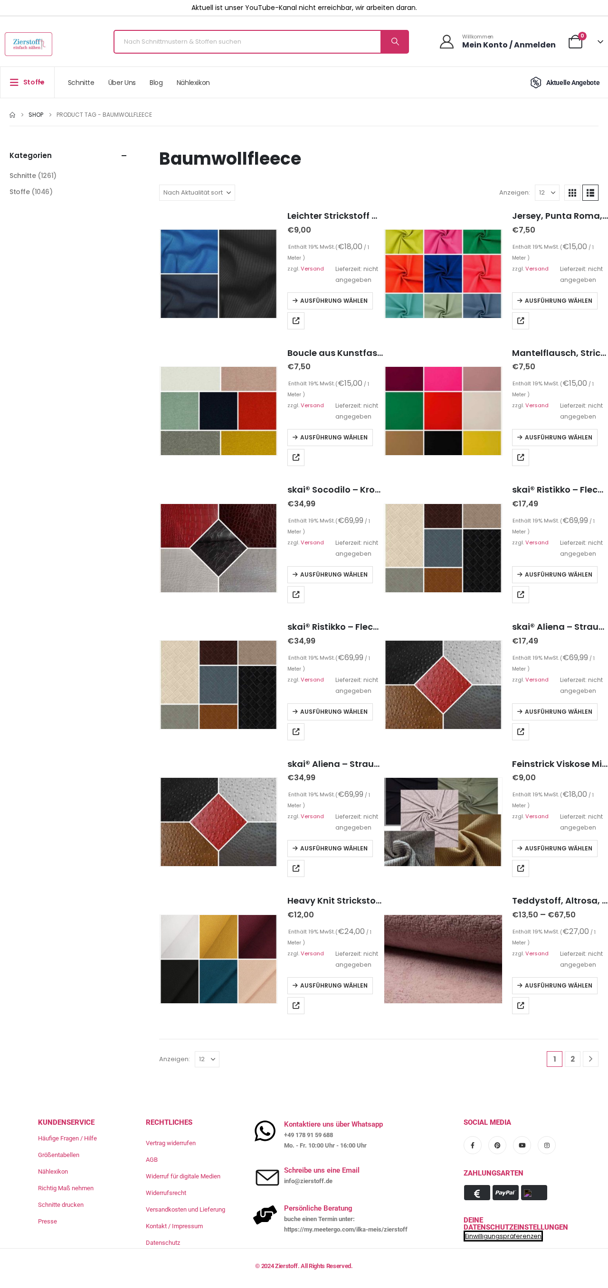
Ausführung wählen (334, 301)
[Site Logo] (28, 44)
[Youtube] (522, 1145)
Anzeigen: (514, 192)
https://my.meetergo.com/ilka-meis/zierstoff (346, 1229)
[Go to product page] (218, 274)
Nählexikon (193, 82)
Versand (312, 268)
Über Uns (122, 82)
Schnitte (81, 82)
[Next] (590, 1059)
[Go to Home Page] (12, 115)
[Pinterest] (497, 1145)
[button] (572, 193)
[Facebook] (473, 1145)
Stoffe (19, 191)
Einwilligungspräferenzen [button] (503, 1236)
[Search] (394, 42)
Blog (156, 82)
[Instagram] (547, 1145)
